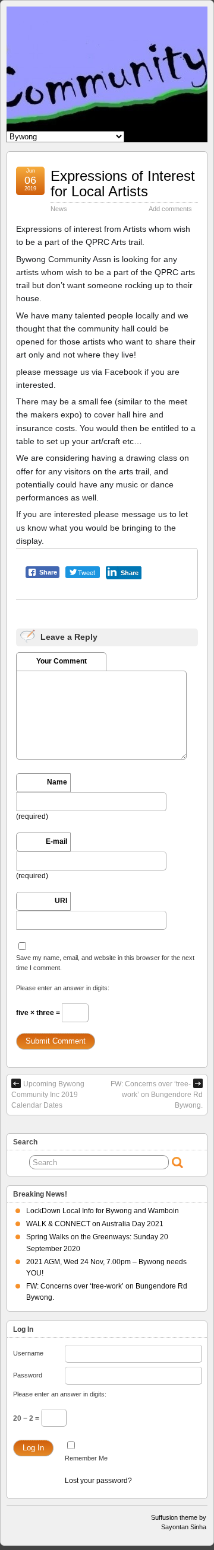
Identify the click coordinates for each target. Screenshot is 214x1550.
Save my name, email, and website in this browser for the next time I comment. (105, 962)
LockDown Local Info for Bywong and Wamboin (102, 1211)
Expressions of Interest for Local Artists (123, 183)
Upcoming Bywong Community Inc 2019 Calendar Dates (47, 1094)
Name (57, 782)
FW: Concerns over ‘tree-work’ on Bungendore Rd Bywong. (157, 1094)
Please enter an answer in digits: (62, 987)
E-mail (56, 841)
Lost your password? (98, 1480)
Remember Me (86, 1458)
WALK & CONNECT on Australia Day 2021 (94, 1224)
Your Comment (61, 661)
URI (61, 901)
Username (28, 1353)
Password (27, 1375)
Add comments (170, 208)
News (59, 208)
